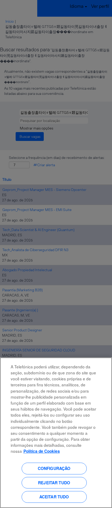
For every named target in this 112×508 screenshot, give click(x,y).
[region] (56, 432)
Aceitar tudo (54, 497)
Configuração (54, 468)
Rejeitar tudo (54, 483)
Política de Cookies (41, 451)
